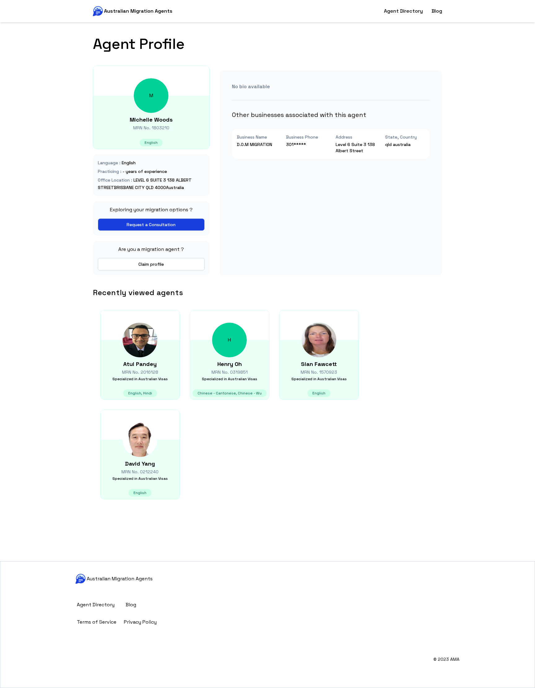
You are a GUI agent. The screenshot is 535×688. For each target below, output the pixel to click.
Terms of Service (96, 622)
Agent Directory (403, 11)
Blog (437, 11)
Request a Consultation (151, 224)
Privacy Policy (140, 622)
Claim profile (151, 264)
